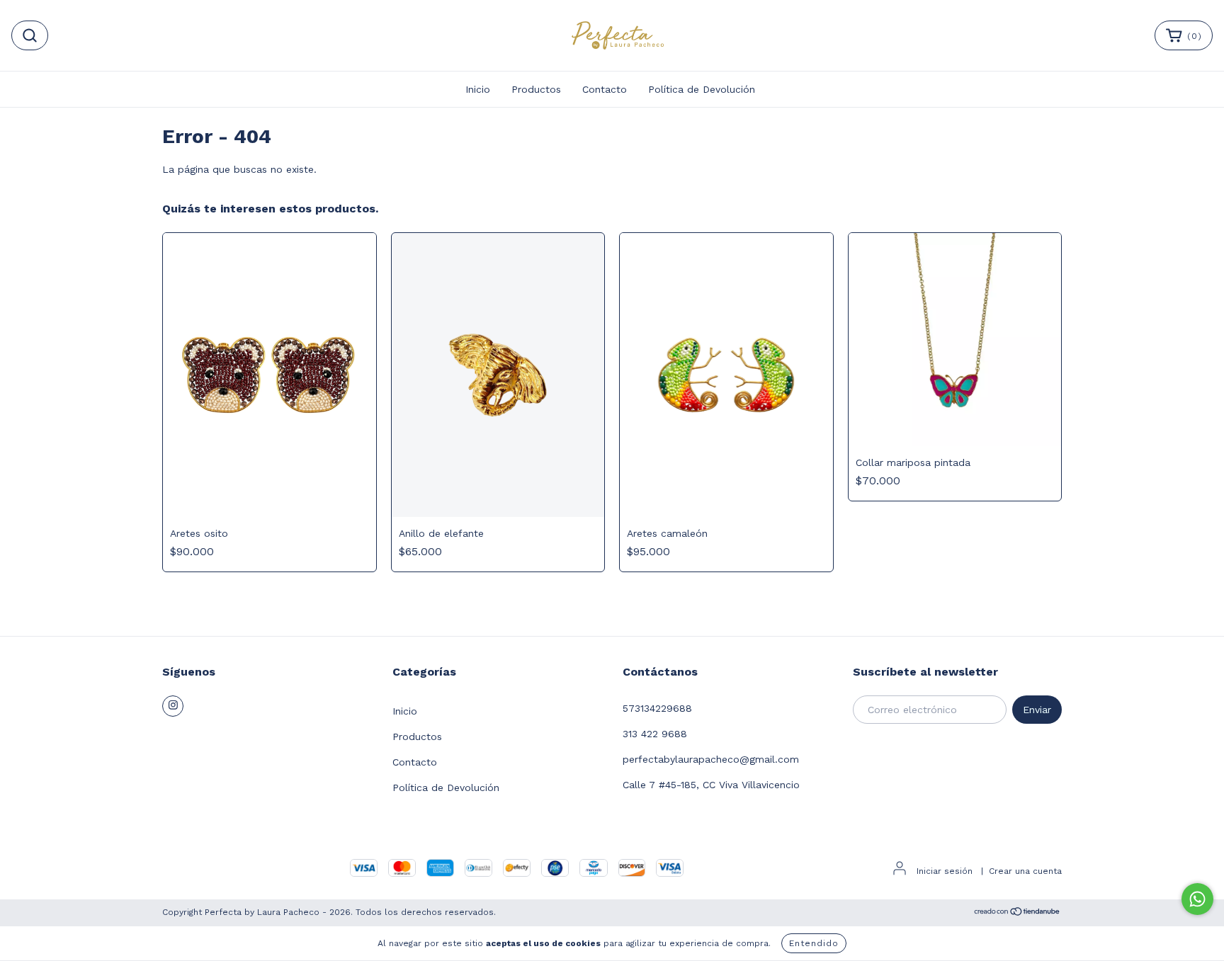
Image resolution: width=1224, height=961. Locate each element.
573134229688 (657, 708)
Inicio (477, 89)
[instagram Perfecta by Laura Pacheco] (172, 706)
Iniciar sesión (945, 871)
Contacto (604, 89)
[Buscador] (29, 35)
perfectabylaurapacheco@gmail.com (711, 759)
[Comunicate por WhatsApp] (1197, 899)
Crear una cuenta (1025, 871)
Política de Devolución (701, 89)
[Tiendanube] (1017, 914)
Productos (536, 89)
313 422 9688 (655, 733)
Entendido (814, 943)
